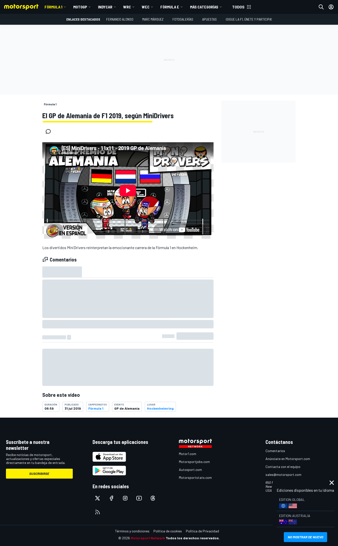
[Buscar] (321, 7)
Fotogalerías (182, 19)
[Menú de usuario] (331, 7)
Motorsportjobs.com (194, 462)
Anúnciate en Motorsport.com (288, 459)
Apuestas (209, 19)
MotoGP (80, 6)
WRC (127, 6)
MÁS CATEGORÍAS (204, 6)
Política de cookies (167, 531)
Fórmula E (169, 6)
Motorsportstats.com (195, 477)
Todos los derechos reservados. (193, 538)
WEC (145, 6)
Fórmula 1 (53, 6)
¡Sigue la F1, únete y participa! (249, 19)
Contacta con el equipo (283, 466)
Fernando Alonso (119, 19)
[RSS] (97, 512)
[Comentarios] (49, 131)
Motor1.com (187, 454)
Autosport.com (190, 469)
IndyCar (105, 6)
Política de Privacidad (202, 531)
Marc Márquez (153, 19)
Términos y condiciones (132, 531)
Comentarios (275, 451)
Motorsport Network (148, 538)
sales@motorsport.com (283, 474)
